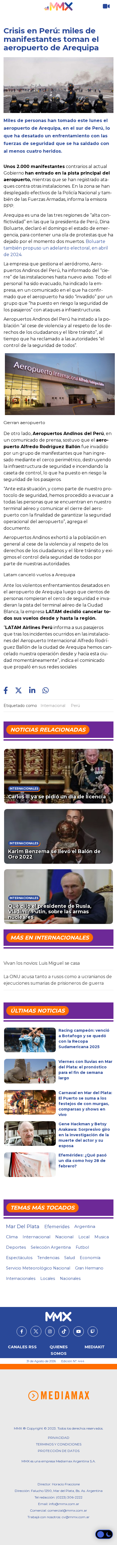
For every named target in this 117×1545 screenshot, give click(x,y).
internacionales (20, 1278)
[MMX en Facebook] (22, 1331)
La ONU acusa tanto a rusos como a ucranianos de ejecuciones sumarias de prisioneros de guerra (58, 980)
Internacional (53, 705)
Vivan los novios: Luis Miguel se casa (42, 963)
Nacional (64, 1236)
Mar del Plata (22, 1227)
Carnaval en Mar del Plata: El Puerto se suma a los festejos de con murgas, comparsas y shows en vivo (85, 1103)
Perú (75, 705)
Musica (101, 1236)
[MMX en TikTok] (64, 1331)
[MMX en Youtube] (78, 1331)
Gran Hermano (89, 1268)
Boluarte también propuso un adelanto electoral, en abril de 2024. (56, 248)
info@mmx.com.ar (64, 1504)
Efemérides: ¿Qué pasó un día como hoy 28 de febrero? (83, 1161)
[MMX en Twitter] (35, 1331)
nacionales (70, 1278)
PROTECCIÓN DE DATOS (58, 1451)
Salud (69, 1257)
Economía (90, 1257)
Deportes (16, 1247)
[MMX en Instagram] (50, 1331)
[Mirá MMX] (106, 6)
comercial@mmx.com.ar (67, 1510)
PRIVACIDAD (58, 1438)
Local (84, 1236)
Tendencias (48, 1257)
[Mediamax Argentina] (58, 1395)
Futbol (82, 1247)
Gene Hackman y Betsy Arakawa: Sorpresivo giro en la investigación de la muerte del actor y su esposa (84, 1134)
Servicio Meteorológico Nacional (38, 1268)
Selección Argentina (51, 1247)
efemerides (56, 1226)
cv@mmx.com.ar (76, 1517)
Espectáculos (19, 1257)
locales (47, 1278)
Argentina (84, 1226)
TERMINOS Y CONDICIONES (58, 1444)
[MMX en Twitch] (93, 1331)
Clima (12, 1236)
